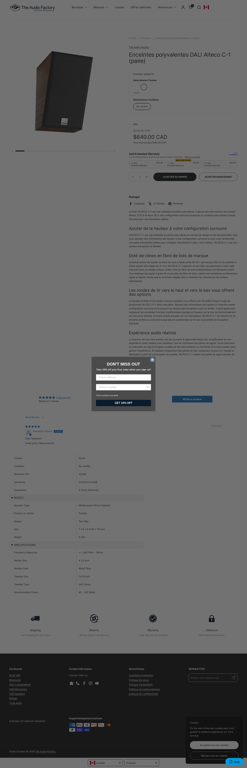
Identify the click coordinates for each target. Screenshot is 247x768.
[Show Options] (148, 387)
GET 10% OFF (123, 402)
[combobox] (122, 387)
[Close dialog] (152, 359)
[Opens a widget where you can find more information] (234, 762)
